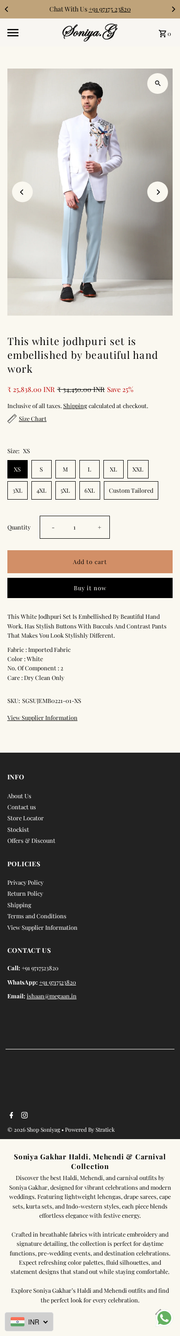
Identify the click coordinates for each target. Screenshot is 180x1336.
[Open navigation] (32, 32)
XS (17, 469)
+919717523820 (57, 982)
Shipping (75, 405)
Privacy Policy (25, 882)
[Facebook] (10, 1115)
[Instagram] (23, 1115)
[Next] (173, 9)
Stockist (18, 829)
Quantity (18, 527)
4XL (41, 490)
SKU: (13, 700)
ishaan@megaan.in (52, 996)
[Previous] (7, 9)
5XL (65, 490)
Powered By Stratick (90, 1129)
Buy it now (90, 588)
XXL (138, 469)
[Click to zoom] (157, 83)
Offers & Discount (31, 840)
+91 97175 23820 (110, 9)
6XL (89, 490)
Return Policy (25, 893)
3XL (17, 490)
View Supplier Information (42, 718)
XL (113, 469)
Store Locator (25, 818)
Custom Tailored (131, 490)
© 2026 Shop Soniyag (34, 1129)
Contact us (21, 807)
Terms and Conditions (36, 916)
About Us (19, 796)
